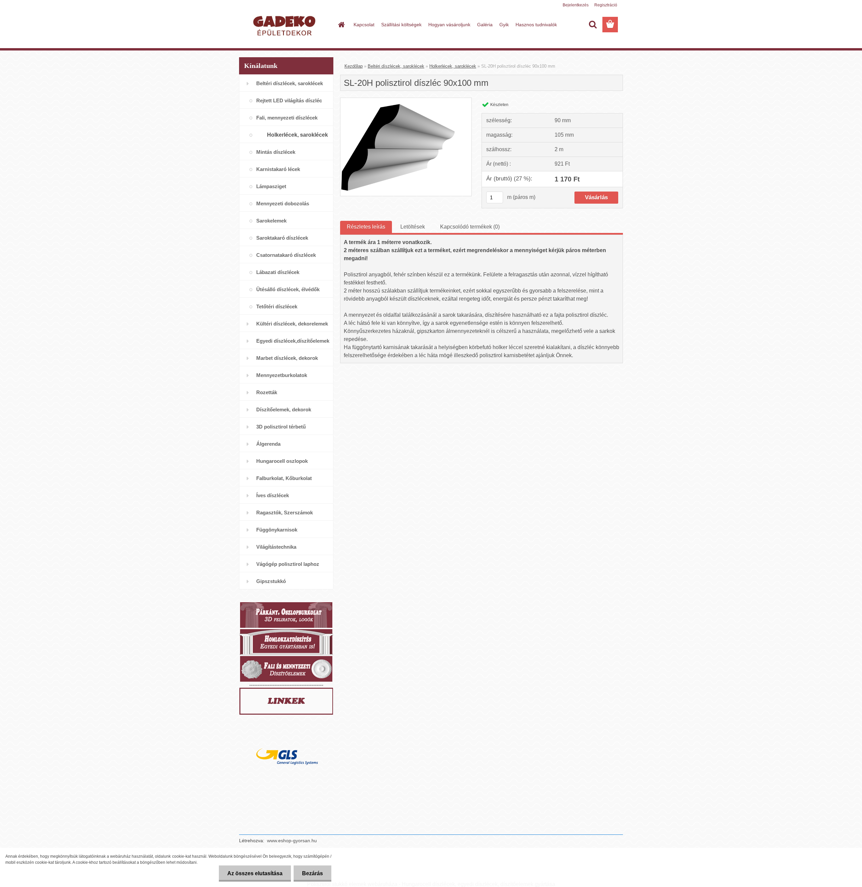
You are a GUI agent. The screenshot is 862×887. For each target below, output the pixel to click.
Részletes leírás (366, 227)
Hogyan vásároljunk (449, 24)
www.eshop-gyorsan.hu (292, 840)
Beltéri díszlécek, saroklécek (396, 66)
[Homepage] (341, 24)
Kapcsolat (364, 24)
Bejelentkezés (576, 5)
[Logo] (285, 25)
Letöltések (412, 227)
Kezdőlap (353, 66)
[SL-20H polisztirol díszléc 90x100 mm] (405, 100)
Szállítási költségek (401, 24)
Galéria (485, 24)
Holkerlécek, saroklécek (452, 66)
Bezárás (312, 873)
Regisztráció (605, 5)
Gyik (504, 24)
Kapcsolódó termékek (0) (470, 227)
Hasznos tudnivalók (536, 24)
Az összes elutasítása (255, 873)
